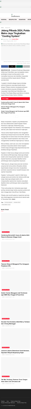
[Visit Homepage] (15, 15)
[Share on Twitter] (12, 66)
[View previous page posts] (14, 117)
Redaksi (3, 401)
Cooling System (8, 202)
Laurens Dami (15, 39)
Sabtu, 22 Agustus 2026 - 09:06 (8, 239)
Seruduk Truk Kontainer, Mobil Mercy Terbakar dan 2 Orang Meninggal (15, 323)
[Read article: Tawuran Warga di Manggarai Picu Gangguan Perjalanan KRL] (15, 252)
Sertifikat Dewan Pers (21, 402)
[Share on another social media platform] (26, 66)
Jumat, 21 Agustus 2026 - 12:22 (8, 325)
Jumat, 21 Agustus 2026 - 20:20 (8, 268)
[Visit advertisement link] (15, 23)
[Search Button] (29, 15)
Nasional (4, 19)
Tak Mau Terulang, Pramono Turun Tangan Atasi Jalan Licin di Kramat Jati (14, 380)
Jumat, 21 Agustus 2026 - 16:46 (8, 297)
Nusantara (22, 19)
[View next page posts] (17, 117)
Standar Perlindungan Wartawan (8, 402)
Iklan (8, 401)
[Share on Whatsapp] (19, 66)
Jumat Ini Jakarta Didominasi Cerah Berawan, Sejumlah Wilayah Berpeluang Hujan (15, 351)
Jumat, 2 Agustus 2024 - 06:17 (10, 41)
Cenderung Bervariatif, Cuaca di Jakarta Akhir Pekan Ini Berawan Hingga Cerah (15, 103)
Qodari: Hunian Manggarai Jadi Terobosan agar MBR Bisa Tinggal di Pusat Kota (15, 112)
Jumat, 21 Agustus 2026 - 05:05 (8, 383)
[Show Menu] (1, 15)
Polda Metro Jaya (6, 204)
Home (2, 27)
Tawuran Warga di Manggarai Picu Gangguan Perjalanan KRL (13, 107)
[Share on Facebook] (4, 66)
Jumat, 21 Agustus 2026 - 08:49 (8, 354)
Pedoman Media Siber (15, 401)
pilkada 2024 (17, 202)
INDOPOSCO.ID (11, 405)
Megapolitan (13, 19)
